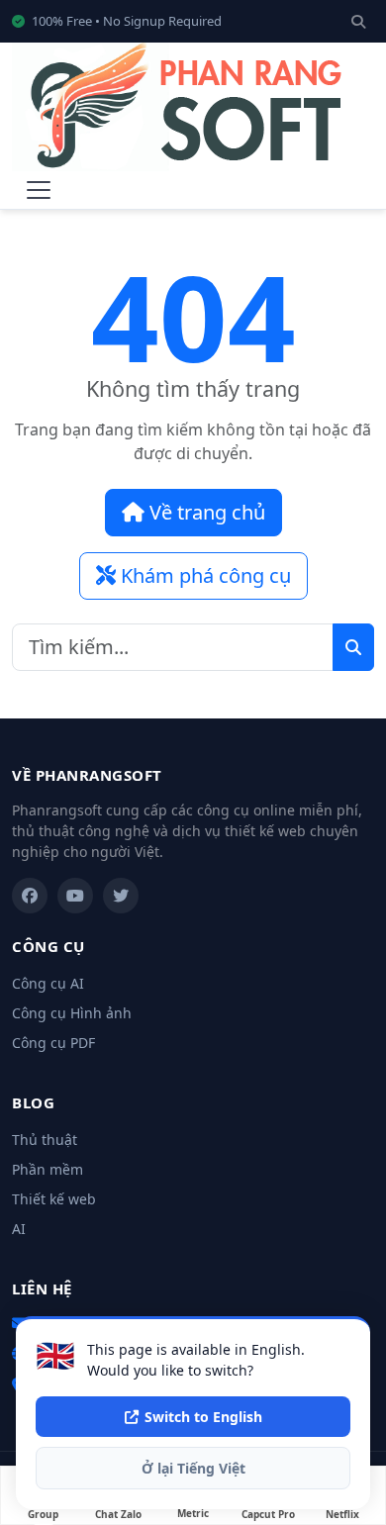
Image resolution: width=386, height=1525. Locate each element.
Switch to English (203, 1416)
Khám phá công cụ (203, 575)
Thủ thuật (44, 1139)
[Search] (358, 21)
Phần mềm (47, 1169)
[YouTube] (75, 895)
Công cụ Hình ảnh (72, 1012)
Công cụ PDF (53, 1042)
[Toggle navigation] (38, 190)
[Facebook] (30, 895)
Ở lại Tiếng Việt (193, 1468)
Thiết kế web (54, 1199)
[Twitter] (121, 895)
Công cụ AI (48, 983)
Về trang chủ (205, 512)
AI (19, 1228)
